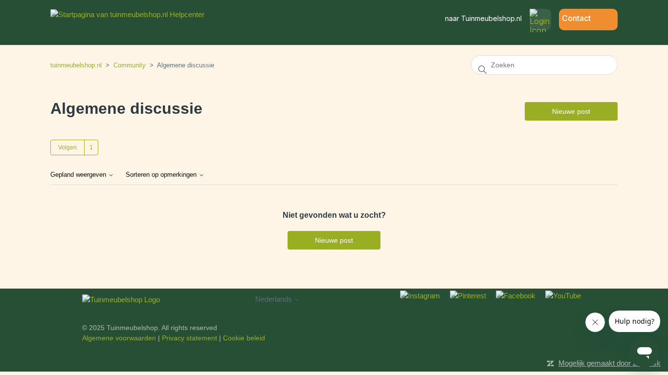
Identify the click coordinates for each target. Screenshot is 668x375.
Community (129, 65)
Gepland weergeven (79, 174)
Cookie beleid (244, 338)
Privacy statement (189, 338)
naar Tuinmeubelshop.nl (483, 18)
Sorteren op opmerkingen (162, 174)
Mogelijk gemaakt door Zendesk (609, 363)
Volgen (67, 147)
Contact (576, 18)
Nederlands (274, 299)
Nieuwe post (571, 111)
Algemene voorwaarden (119, 338)
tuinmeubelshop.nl (76, 65)
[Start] (127, 14)
